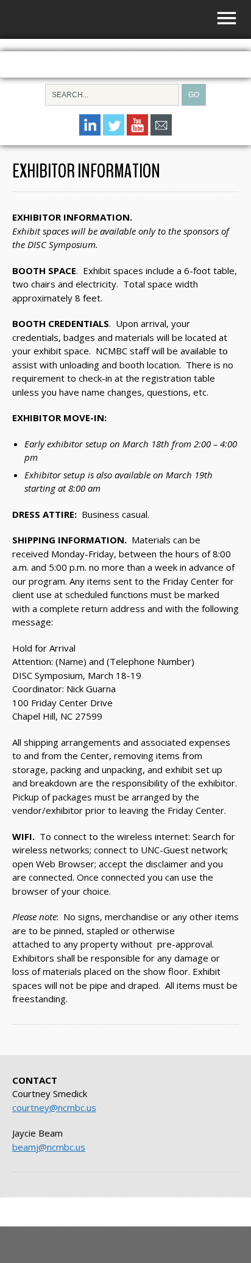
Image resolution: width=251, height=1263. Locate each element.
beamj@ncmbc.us (48, 1147)
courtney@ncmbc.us (54, 1107)
